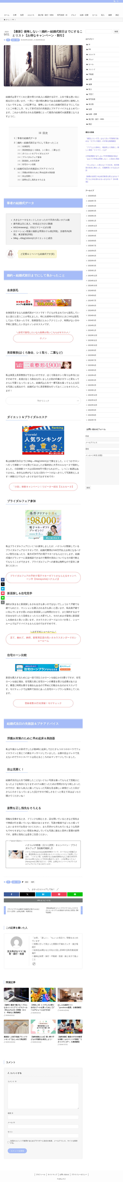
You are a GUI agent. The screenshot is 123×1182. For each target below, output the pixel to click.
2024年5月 (92, 310)
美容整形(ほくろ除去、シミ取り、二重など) (41, 150)
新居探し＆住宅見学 (31, 161)
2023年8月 (92, 355)
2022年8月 (92, 415)
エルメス (92, 54)
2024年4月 (92, 315)
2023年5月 (92, 370)
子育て (91, 94)
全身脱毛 (26, 146)
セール (91, 64)
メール (11, 1122)
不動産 (91, 74)
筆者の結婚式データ (27, 138)
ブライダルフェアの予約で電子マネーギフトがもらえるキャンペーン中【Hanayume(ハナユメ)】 (43, 577)
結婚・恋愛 (15, 40)
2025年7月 (92, 246)
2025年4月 (92, 261)
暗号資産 (92, 99)
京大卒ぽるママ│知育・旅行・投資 (16, 952)
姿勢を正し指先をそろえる (33, 180)
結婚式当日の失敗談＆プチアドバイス (35, 169)
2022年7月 (92, 420)
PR (8, 40)
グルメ (91, 59)
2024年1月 (92, 330)
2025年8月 (92, 241)
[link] (34, 963)
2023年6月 (92, 365)
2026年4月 (92, 206)
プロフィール (40, 1174)
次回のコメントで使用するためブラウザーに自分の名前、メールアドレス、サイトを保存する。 (43, 1142)
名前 (10, 1113)
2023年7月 (92, 360)
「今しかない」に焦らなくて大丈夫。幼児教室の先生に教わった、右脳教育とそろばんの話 (102, 167)
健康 (90, 84)
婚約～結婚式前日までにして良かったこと (37, 143)
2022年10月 (92, 405)
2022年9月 (92, 410)
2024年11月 (92, 281)
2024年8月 (92, 295)
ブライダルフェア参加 (31, 157)
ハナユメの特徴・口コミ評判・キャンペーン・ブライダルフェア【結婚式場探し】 (51, 846)
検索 (116, 31)
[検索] (117, 1)
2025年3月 (92, 266)
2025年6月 (92, 251)
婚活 (26, 882)
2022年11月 (92, 400)
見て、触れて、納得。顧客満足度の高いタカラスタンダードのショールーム (43, 639)
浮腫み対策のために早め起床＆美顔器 (38, 172)
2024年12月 (92, 276)
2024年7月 (92, 300)
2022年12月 (92, 395)
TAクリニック (43, 401)
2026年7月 (92, 201)
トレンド (92, 69)
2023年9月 (92, 350)
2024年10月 (92, 285)
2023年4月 (92, 375)
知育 (90, 109)
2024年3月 (92, 320)
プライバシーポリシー (79, 1174)
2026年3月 (92, 211)
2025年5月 (92, 256)
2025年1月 (92, 270)
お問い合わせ (64, 1174)
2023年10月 (92, 345)
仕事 (90, 79)
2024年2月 (92, 325)
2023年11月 (92, 340)
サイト (10, 1132)
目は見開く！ (28, 176)
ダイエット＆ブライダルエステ (35, 153)
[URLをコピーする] (3, 602)
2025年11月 (92, 226)
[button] (11, 894)
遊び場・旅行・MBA (96, 119)
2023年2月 (92, 385)
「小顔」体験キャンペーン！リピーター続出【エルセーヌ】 (43, 486)
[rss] (114, 1)
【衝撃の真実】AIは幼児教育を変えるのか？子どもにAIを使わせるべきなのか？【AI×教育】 (102, 179)
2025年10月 (92, 231)
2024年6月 (92, 305)
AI (89, 44)
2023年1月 (92, 390)
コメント (12, 1081)
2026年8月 (92, 196)
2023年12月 (92, 335)
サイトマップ (52, 1174)
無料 (32, 882)
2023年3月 (92, 380)
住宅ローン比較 (29, 164)
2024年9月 (92, 290)
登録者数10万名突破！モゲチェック (43, 703)
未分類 (91, 104)
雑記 (90, 124)
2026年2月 (92, 216)
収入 (90, 89)
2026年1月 (92, 221)
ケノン (43, 338)
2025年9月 (92, 236)
